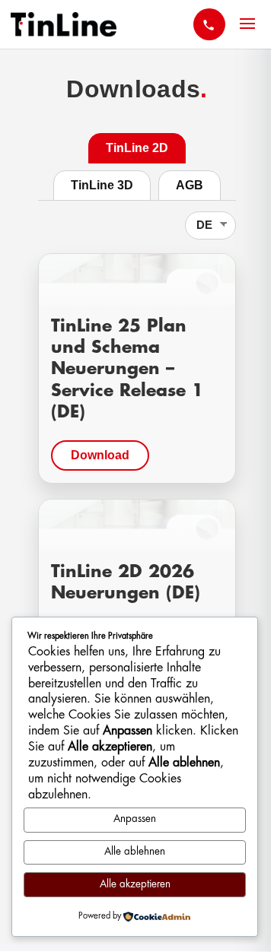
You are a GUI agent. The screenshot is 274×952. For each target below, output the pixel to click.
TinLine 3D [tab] (102, 185)
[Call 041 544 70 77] (209, 24)
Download (100, 455)
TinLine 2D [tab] (137, 147)
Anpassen (134, 819)
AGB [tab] (189, 185)
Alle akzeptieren (135, 884)
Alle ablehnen (134, 852)
